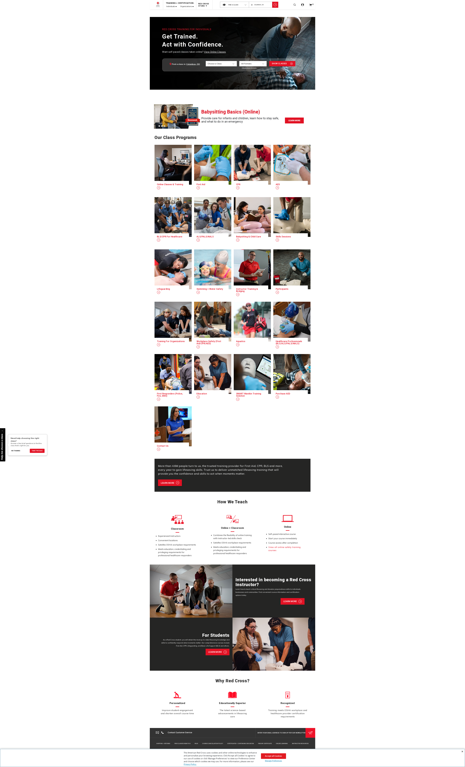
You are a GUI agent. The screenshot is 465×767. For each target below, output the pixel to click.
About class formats (249, 68)
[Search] (295, 6)
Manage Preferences (273, 760)
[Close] (462, 751)
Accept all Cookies (273, 756)
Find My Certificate (265, 743)
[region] (232, 758)
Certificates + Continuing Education (240, 743)
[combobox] (234, 5)
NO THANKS (15, 451)
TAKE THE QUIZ (37, 451)
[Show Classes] (275, 5)
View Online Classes (215, 51)
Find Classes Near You (182, 743)
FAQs (196, 743)
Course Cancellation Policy (212, 743)
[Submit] (310, 733)
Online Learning (282, 743)
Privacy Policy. (190, 764)
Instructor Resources (300, 743)
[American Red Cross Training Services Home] (157, 4)
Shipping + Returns (163, 743)
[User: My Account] (302, 6)
